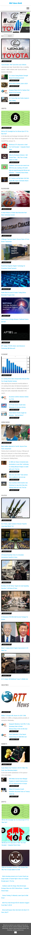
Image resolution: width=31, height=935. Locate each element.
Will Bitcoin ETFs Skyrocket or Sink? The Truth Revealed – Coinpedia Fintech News (19, 147)
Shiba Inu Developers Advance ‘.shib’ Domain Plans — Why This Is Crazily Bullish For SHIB (18, 157)
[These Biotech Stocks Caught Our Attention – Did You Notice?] (4, 413)
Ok (15, 932)
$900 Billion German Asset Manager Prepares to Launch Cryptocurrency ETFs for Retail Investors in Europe (18, 781)
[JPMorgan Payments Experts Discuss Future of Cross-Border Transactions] (15, 225)
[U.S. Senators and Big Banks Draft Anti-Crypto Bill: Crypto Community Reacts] (4, 179)
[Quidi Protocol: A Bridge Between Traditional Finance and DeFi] (15, 305)
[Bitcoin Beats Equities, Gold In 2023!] (4, 85)
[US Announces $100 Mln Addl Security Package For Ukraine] (15, 601)
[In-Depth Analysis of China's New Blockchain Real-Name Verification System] (15, 199)
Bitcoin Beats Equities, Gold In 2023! (18, 83)
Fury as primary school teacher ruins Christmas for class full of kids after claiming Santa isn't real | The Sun (18, 485)
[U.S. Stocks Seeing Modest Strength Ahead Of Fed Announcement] (4, 77)
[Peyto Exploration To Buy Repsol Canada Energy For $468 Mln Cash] (4, 735)
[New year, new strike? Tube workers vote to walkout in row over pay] (4, 475)
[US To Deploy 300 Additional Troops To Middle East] (15, 663)
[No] (29, 929)
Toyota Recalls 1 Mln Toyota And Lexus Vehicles (7, 26)
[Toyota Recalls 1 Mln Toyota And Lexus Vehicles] (15, 22)
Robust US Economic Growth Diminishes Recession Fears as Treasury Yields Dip (19, 791)
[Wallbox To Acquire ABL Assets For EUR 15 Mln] (15, 698)
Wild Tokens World (15, 3)
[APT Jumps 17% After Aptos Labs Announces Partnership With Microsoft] (15, 332)
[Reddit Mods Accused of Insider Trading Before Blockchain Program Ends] (15, 279)
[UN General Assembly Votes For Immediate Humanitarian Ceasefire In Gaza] (15, 539)
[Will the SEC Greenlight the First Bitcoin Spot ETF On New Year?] (15, 118)
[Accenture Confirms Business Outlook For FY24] (4, 397)
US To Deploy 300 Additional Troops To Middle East (14, 679)
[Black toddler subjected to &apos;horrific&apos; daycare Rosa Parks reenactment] (15, 432)
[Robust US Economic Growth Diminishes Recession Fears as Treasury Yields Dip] (4, 790)
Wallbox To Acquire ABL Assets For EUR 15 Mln (13, 715)
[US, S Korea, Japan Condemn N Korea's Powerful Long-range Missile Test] (15, 508)
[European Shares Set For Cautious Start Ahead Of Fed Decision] (4, 91)
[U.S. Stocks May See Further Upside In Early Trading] (4, 99)
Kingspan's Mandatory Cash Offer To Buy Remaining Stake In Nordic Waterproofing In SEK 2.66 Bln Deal (19, 726)
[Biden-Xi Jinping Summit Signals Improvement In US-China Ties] (15, 632)
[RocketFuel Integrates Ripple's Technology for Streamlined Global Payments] (15, 252)
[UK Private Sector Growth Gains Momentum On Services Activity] (4, 405)
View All (9, 36)
